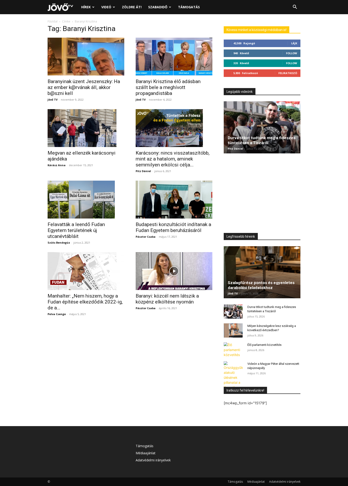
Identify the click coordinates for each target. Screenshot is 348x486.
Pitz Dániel (143, 171)
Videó (106, 7)
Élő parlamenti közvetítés (264, 345)
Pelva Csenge (57, 314)
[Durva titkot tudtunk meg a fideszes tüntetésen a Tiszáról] (262, 127)
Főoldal (53, 21)
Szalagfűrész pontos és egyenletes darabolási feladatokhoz (261, 285)
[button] (294, 7)
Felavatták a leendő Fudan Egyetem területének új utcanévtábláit (76, 230)
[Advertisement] (262, 194)
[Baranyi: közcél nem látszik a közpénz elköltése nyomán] (174, 271)
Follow (291, 53)
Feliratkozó (287, 73)
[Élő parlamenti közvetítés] (233, 349)
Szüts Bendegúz (59, 242)
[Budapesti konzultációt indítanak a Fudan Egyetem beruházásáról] (174, 199)
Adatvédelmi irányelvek (153, 460)
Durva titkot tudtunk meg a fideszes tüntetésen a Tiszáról (261, 140)
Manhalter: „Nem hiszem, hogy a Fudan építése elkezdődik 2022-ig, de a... (85, 302)
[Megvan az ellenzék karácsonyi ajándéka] (86, 128)
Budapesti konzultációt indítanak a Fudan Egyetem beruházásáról (173, 227)
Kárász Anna (57, 165)
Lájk (294, 43)
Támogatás (189, 7)
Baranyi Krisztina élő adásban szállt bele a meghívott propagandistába (168, 87)
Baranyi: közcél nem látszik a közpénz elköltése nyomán (167, 299)
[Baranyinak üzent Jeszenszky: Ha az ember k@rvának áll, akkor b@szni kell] (86, 57)
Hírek (86, 7)
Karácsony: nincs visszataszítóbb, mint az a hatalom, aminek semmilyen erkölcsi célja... (173, 159)
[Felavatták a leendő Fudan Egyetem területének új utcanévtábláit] (86, 199)
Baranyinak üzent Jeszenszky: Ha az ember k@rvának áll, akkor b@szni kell (84, 87)
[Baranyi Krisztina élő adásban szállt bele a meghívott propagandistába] (174, 57)
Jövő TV (53, 99)
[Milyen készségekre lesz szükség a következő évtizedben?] (233, 330)
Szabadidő (157, 7)
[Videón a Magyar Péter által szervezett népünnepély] (233, 378)
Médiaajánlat (146, 453)
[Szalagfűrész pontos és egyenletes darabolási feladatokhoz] (262, 272)
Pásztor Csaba (146, 236)
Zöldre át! (132, 7)
